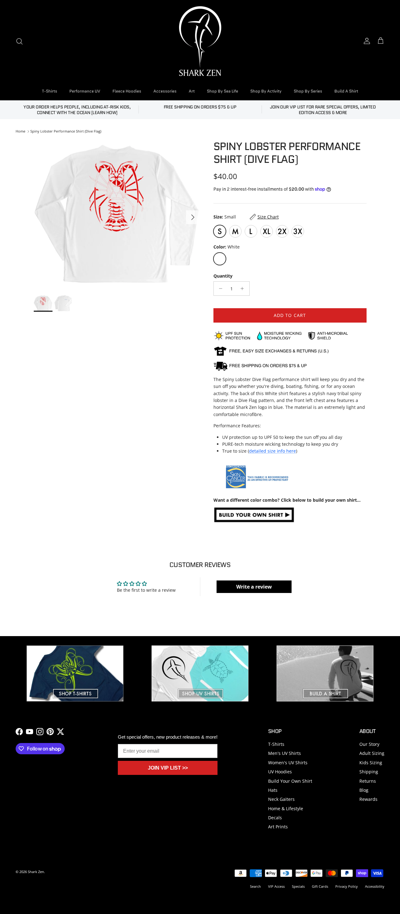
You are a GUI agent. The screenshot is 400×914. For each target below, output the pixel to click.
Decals (275, 818)
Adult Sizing (371, 753)
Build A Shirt (346, 91)
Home (20, 131)
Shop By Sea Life (222, 91)
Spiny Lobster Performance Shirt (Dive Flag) (65, 131)
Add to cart (290, 315)
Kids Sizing (370, 763)
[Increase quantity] (243, 288)
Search (255, 886)
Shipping (368, 772)
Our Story (369, 744)
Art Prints (278, 827)
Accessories (165, 91)
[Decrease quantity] (219, 288)
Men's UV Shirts (284, 753)
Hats (273, 790)
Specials (298, 886)
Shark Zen (36, 871)
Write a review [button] (254, 586)
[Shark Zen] (200, 41)
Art (192, 91)
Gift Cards (320, 886)
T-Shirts (49, 91)
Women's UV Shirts (288, 763)
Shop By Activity (266, 91)
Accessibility (374, 886)
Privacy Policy (346, 886)
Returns (367, 781)
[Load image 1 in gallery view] (117, 214)
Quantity (222, 276)
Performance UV (84, 91)
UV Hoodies (280, 772)
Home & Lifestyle (285, 808)
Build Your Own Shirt (290, 781)
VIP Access (276, 886)
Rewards (368, 799)
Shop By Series (308, 91)
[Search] (19, 41)
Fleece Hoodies (126, 91)
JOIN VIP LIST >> (168, 768)
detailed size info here (272, 451)
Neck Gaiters (281, 799)
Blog (363, 790)
